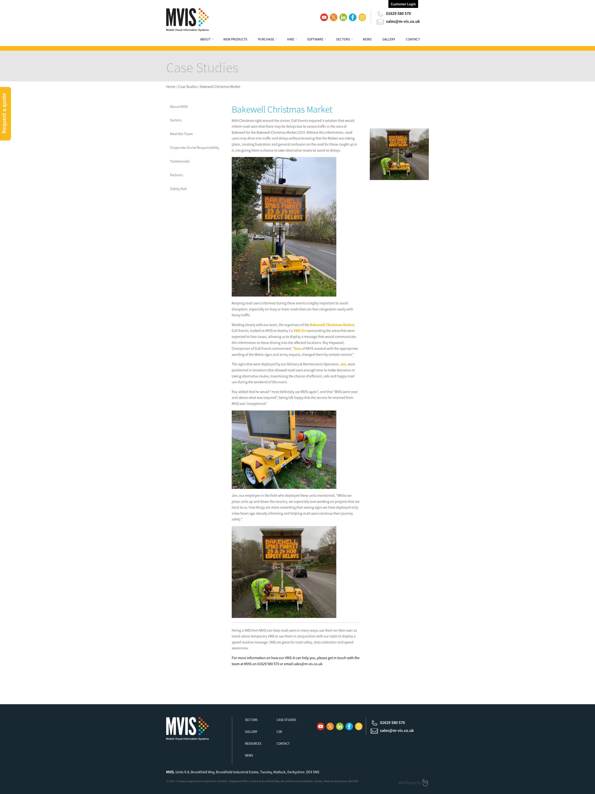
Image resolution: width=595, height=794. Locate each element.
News (367, 39)
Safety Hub (178, 188)
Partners (176, 175)
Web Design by (409, 782)
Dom (298, 348)
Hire (290, 39)
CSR (279, 732)
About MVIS (179, 106)
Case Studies (187, 86)
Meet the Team (181, 133)
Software (315, 39)
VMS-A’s (300, 330)
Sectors (343, 39)
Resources (253, 743)
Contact (413, 39)
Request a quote (4, 113)
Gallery (388, 39)
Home (170, 86)
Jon (343, 364)
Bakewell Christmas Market (332, 324)
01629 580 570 (398, 13)
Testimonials (180, 161)
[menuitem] (209, 40)
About (205, 39)
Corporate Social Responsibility (194, 147)
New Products (235, 39)
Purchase (266, 39)
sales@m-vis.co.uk (403, 21)
